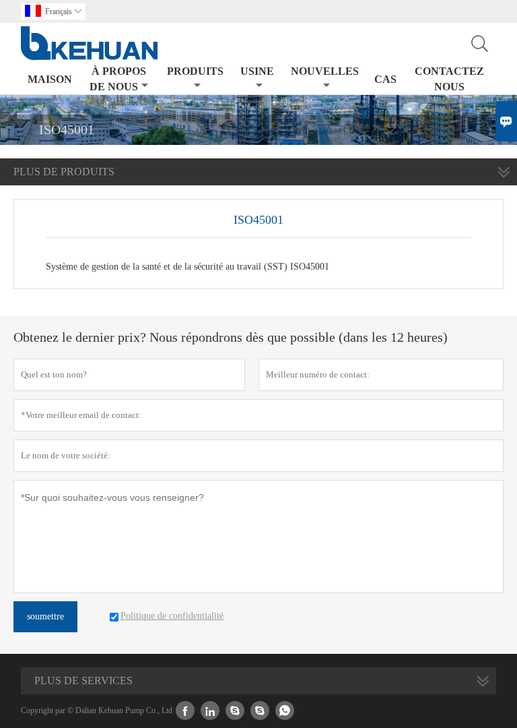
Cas (385, 79)
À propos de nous (118, 78)
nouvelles (325, 71)
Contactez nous (449, 78)
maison (50, 79)
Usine (257, 71)
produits (195, 71)
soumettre (45, 616)
